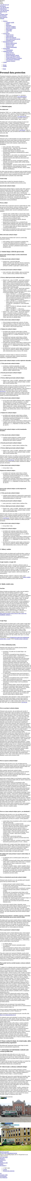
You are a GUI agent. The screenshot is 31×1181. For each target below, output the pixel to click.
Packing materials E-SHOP (12, 55)
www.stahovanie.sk (22, 96)
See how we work (4, 1151)
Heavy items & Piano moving (13, 39)
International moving (8, 41)
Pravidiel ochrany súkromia (21, 638)
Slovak (4, 65)
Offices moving (9, 36)
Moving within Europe (11, 43)
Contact (5, 62)
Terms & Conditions (11, 26)
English (5, 66)
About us (5, 21)
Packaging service (10, 40)
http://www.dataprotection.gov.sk (8, 1014)
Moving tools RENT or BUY (13, 56)
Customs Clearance (10, 61)
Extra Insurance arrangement (13, 59)
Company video (4, 14)
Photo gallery (9, 29)
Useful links (9, 30)
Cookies (5, 1169)
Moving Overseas (10, 44)
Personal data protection (8, 1171)
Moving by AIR (10, 45)
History (8, 23)
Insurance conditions (11, 28)
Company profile (10, 22)
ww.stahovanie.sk (22, 116)
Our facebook (3, 15)
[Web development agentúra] (6, 1180)
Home (4, 68)
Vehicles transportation (11, 47)
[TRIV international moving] (8, 1153)
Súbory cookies (26, 577)
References (8, 25)
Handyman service (10, 54)
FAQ (7, 32)
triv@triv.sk (22, 130)
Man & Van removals (11, 37)
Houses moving (9, 34)
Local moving (6, 33)
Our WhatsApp (3, 17)
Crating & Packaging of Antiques (14, 58)
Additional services (7, 51)
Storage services (10, 52)
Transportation (6, 48)
